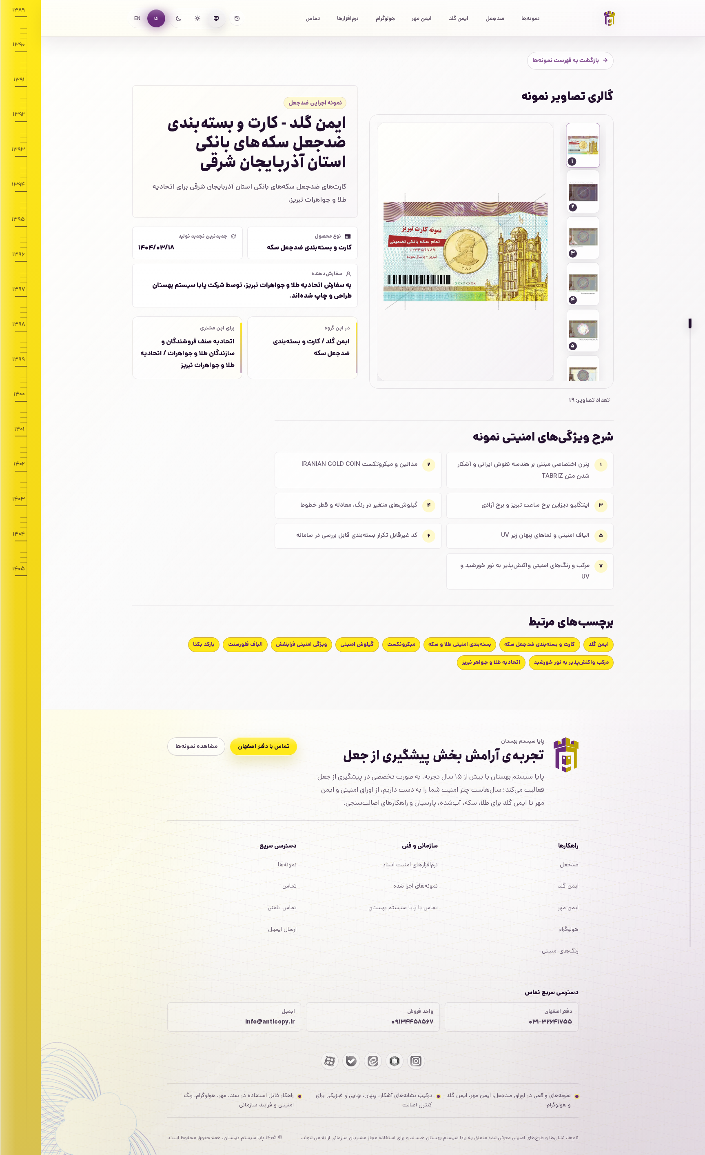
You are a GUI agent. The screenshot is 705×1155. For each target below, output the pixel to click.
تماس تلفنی (282, 908)
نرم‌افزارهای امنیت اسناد (410, 865)
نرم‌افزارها (348, 18)
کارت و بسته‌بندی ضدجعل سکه (539, 644)
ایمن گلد (458, 18)
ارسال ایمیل (282, 929)
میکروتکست (401, 644)
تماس (313, 18)
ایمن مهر (422, 18)
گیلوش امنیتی (357, 644)
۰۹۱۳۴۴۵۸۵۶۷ (412, 1021)
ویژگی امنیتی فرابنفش (301, 644)
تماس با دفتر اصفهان (264, 746)
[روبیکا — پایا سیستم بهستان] (394, 1061)
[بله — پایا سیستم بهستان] (351, 1061)
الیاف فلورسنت (245, 644)
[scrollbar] (690, 635)
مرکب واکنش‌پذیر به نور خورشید (571, 662)
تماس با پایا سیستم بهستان (403, 908)
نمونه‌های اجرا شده (415, 886)
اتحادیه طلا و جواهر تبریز (491, 662)
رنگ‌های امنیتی (560, 951)
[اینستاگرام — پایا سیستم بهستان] (416, 1061)
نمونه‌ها (530, 18)
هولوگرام (385, 18)
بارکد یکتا (204, 644)
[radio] (216, 18)
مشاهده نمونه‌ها (196, 746)
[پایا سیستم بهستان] (610, 18)
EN (137, 18)
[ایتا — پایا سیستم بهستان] (373, 1061)
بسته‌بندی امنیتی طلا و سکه (459, 644)
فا (156, 18)
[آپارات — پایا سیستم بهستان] (330, 1061)
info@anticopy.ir (270, 1021)
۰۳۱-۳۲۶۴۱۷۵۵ (550, 1021)
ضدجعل (495, 18)
